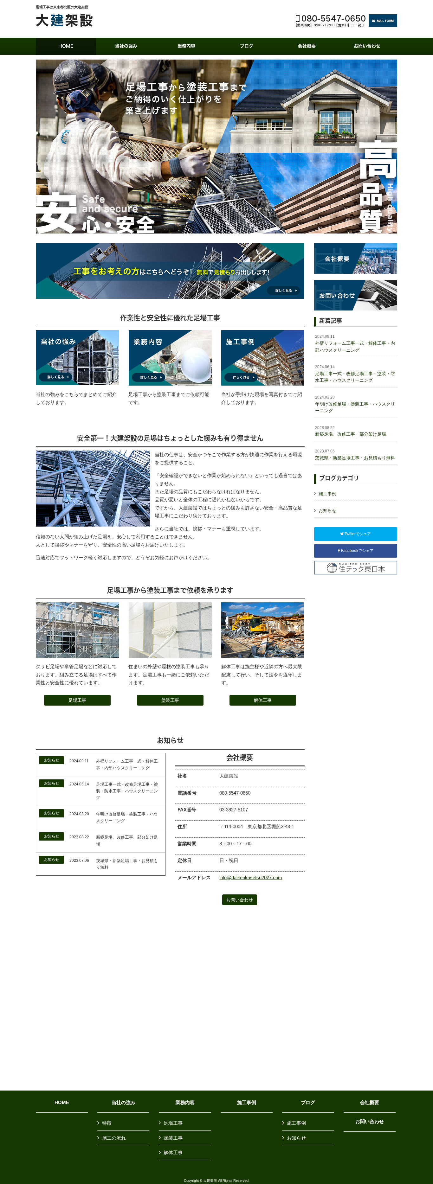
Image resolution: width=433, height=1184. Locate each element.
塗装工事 (170, 700)
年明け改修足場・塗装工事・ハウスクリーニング (355, 404)
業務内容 (185, 1102)
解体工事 (263, 700)
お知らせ (327, 510)
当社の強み (123, 1102)
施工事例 (327, 493)
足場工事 (77, 700)
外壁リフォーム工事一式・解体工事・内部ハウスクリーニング (355, 343)
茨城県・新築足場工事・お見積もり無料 (355, 454)
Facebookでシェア (356, 550)
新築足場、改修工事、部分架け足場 (350, 431)
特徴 (107, 1123)
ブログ (308, 1102)
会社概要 (369, 1102)
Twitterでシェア (357, 534)
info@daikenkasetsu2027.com (250, 877)
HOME (62, 1102)
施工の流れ (114, 1138)
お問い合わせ (239, 899)
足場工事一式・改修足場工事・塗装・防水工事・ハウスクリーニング (355, 374)
